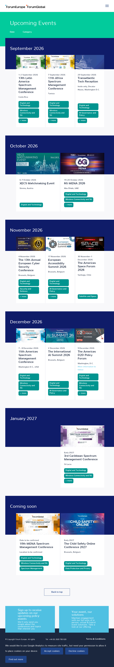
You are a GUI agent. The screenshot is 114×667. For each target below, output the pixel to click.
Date (12, 32)
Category (27, 32)
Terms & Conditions (95, 639)
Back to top (57, 592)
